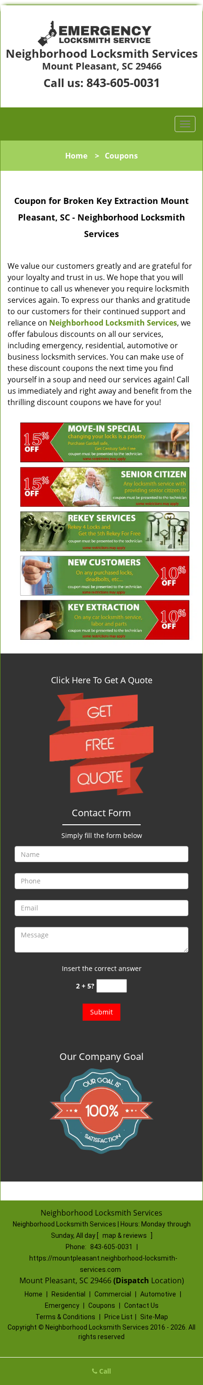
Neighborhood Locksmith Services (113, 323)
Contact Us (141, 1305)
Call (104, 1371)
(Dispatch (132, 1280)
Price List (118, 1317)
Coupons (101, 1305)
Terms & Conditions (65, 1317)
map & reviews (125, 1235)
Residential (68, 1294)
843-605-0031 (123, 82)
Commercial (112, 1294)
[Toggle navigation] (185, 124)
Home (76, 155)
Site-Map (154, 1317)
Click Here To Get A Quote (101, 680)
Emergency (62, 1305)
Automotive (158, 1294)
